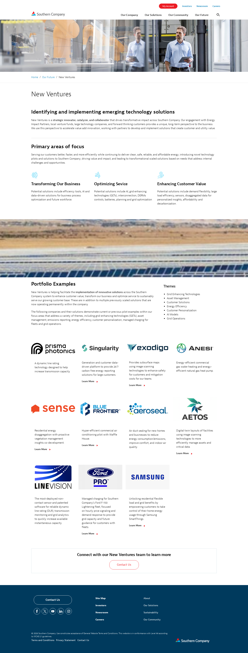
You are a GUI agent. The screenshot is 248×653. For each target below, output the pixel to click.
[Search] (217, 14)
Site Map (100, 598)
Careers (99, 619)
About (147, 598)
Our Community (152, 619)
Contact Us (53, 600)
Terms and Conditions (42, 640)
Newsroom (101, 612)
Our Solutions (151, 605)
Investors (100, 605)
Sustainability (151, 612)
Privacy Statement (66, 640)
